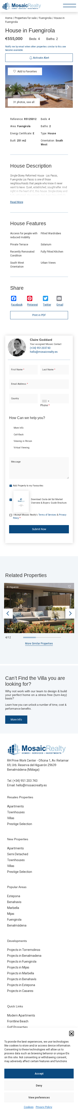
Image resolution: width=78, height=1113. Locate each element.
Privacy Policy (44, 1107)
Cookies (29, 1107)
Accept (39, 1073)
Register (50, 142)
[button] (71, 1033)
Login (26, 142)
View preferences (39, 1097)
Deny (39, 1085)
